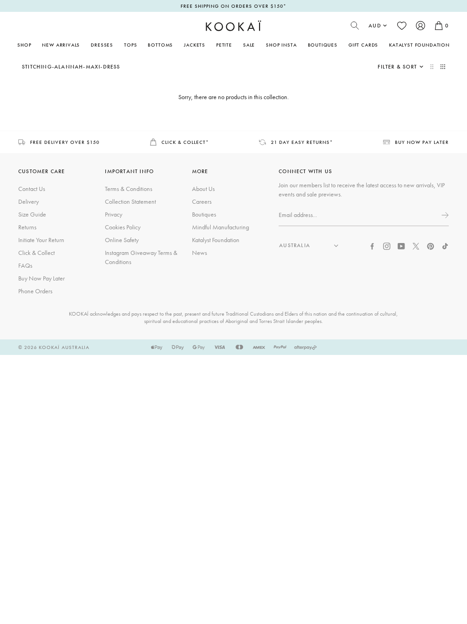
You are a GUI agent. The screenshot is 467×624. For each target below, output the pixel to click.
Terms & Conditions (128, 189)
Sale (249, 45)
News (199, 253)
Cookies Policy (122, 227)
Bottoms (160, 45)
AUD (374, 25)
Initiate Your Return (41, 240)
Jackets (194, 45)
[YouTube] (401, 245)
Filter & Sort (397, 66)
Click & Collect (36, 253)
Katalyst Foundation (419, 45)
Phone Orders (35, 291)
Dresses (102, 45)
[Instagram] (386, 245)
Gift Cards (363, 45)
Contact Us (31, 189)
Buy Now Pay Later (41, 278)
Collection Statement (130, 201)
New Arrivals (61, 45)
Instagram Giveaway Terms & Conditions (141, 257)
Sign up (444, 215)
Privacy (113, 214)
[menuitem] (60, 45)
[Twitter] (416, 245)
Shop (24, 45)
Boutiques (322, 45)
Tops (130, 45)
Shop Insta (281, 45)
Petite (224, 45)
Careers (202, 201)
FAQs (25, 265)
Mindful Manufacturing (220, 227)
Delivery (28, 201)
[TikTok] (445, 245)
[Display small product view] (443, 66)
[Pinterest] (430, 245)
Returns (27, 227)
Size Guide (32, 214)
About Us (203, 189)
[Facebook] (372, 245)
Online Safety (122, 240)
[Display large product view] (433, 66)
